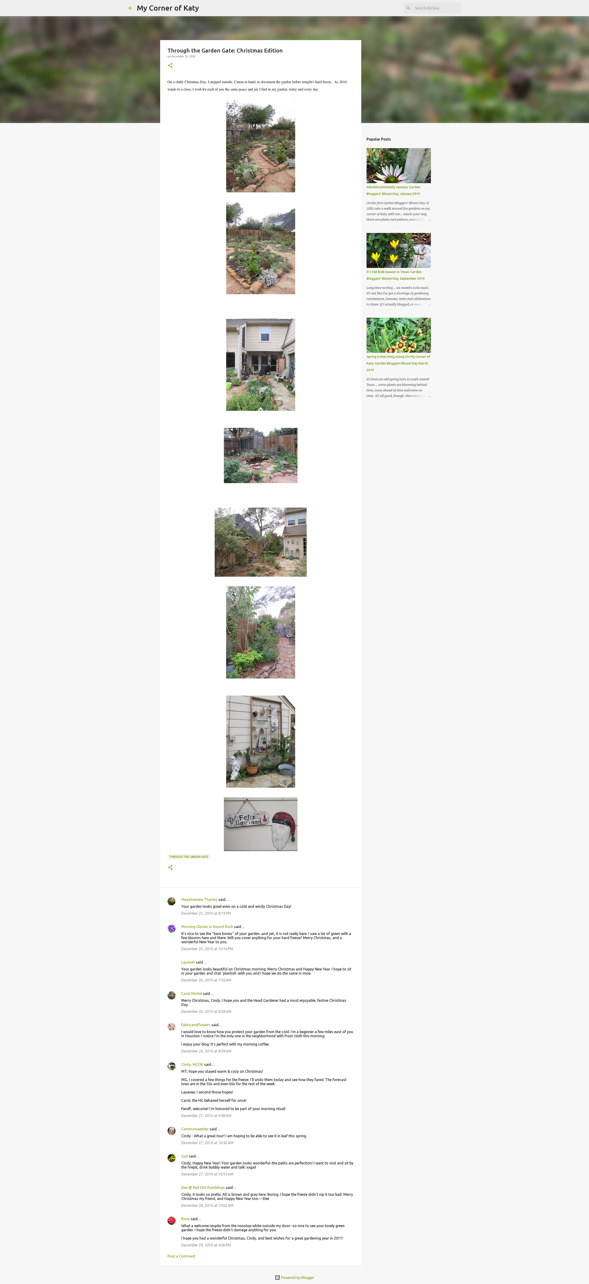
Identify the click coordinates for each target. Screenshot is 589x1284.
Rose (185, 1219)
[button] (170, 66)
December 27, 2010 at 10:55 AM (207, 1174)
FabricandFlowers (196, 1025)
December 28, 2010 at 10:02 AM (207, 1205)
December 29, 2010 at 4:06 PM (206, 1245)
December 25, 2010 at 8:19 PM (206, 913)
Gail (184, 1156)
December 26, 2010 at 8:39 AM (206, 1051)
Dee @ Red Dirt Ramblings (203, 1187)
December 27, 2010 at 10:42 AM (207, 1143)
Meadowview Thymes (199, 899)
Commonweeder (195, 1129)
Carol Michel (191, 993)
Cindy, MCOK (192, 1064)
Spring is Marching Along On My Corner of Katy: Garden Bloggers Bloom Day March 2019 (398, 363)
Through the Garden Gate (188, 856)
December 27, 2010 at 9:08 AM (206, 1116)
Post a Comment (181, 1256)
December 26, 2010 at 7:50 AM (206, 980)
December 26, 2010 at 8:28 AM (206, 1011)
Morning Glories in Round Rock (207, 927)
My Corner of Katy (168, 8)
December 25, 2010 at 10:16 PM (207, 949)
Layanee (188, 962)
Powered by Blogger (297, 1277)
